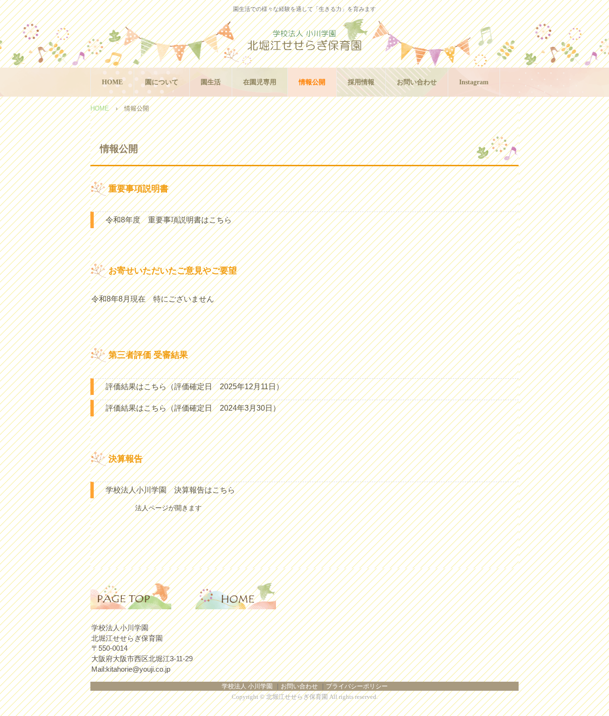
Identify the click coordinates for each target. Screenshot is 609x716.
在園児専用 (259, 82)
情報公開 (312, 82)
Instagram (474, 82)
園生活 (211, 82)
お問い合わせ (417, 82)
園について (161, 82)
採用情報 (361, 82)
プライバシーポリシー (357, 686)
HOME (112, 82)
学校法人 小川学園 (247, 686)
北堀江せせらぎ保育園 (304, 41)
